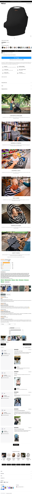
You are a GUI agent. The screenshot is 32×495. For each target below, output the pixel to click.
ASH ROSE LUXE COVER (6, 396)
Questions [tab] (7, 342)
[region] (14, 338)
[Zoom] (31, 36)
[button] (16, 42)
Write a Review (28, 344)
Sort (23, 347)
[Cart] (29, 3)
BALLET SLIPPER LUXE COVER (7, 413)
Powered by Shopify (9, 493)
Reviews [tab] (3, 342)
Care (2, 85)
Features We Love (4, 82)
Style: (5, 45)
